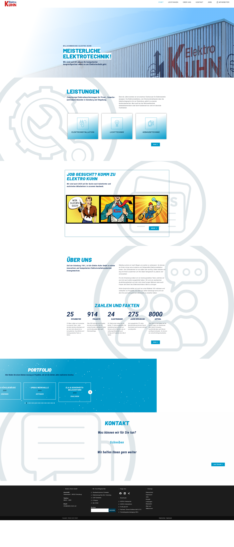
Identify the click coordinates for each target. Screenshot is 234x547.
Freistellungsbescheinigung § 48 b (129, 512)
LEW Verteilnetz (97, 497)
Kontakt (148, 499)
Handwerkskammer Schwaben (101, 492)
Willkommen (149, 508)
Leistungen (149, 501)
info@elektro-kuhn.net (70, 506)
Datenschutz (149, 492)
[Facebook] (120, 493)
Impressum (149, 494)
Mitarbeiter (149, 504)
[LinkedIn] (125, 493)
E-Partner (95, 500)
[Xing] (129, 493)
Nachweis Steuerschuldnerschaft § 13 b (130, 509)
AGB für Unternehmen (126, 504)
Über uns (148, 506)
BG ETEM (95, 503)
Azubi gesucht (124, 506)
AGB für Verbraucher (125, 501)
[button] (155, 144)
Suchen (93, 507)
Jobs (147, 497)
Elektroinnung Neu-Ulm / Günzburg (102, 495)
